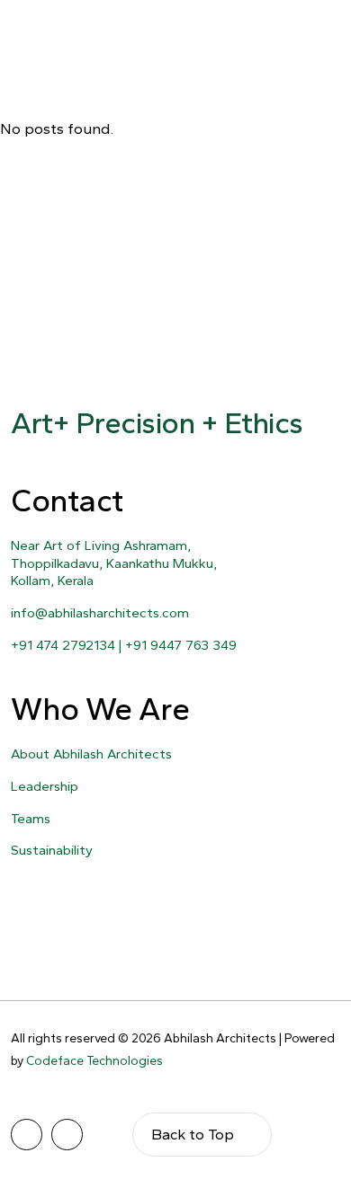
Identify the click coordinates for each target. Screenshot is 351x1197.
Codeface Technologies (94, 1060)
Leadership (44, 786)
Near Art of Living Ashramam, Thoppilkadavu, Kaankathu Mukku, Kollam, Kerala (114, 563)
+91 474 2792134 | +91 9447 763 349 (124, 645)
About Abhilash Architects (91, 754)
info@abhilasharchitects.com (100, 613)
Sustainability (52, 850)
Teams (30, 819)
